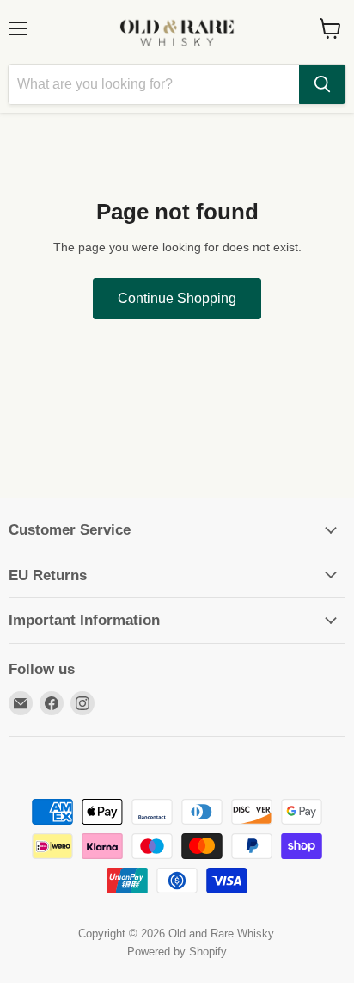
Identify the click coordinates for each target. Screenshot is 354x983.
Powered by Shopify (177, 951)
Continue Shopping (177, 298)
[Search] (322, 84)
